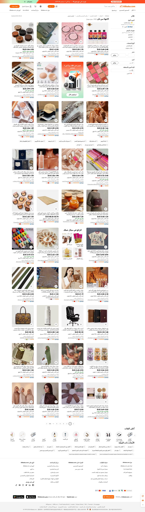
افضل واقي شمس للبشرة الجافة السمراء (101, 450)
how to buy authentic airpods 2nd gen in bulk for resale (82, 454)
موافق (114, 55)
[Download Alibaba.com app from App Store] (31, 497)
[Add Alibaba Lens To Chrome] (108, 497)
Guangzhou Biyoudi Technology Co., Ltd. (97, 184)
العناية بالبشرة (93, 16)
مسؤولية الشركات (127, 472)
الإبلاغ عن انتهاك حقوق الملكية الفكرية (49, 478)
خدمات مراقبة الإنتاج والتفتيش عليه (99, 478)
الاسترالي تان (91, 446)
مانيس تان (49, 446)
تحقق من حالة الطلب (29, 472)
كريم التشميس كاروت (62, 450)
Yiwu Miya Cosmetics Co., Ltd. (26, 135)
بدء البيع (32, 469)
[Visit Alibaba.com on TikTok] (16, 485)
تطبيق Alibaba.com (43, 497)
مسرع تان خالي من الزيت (64, 141)
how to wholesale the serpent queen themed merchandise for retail (116, 454)
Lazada (72, 504)
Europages (97, 504)
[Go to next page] (46, 423)
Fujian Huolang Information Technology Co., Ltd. (23, 181)
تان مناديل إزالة (93, 141)
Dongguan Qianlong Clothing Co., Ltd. (98, 260)
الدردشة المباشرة (54, 469)
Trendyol (90, 504)
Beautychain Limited (103, 135)
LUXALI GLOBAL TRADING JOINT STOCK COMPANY (72, 134)
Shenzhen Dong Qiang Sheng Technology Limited (97, 53)
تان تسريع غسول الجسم (80, 141)
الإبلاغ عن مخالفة (54, 482)
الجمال (101, 16)
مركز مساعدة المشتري (53, 466)
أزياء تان (78, 144)
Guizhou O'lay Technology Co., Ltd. (99, 222)
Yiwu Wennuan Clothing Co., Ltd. (50, 55)
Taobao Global (79, 504)
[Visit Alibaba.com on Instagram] (23, 485)
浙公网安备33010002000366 (100, 509)
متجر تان (130, 446)
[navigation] (122, 220)
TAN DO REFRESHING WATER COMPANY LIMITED (97, 376)
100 (50, 423)
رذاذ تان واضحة (26, 446)
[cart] (35, 6)
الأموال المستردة (54, 475)
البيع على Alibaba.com (28, 466)
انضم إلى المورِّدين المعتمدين (27, 475)
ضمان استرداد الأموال (102, 469)
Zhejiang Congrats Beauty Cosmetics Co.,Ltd (72, 181)
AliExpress (48, 504)
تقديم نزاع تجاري (55, 472)
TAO (85, 504)
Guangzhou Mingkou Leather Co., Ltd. (73, 299)
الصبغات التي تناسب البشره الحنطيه (79, 450)
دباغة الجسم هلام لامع (101, 144)
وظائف (130, 475)
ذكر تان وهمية (51, 141)
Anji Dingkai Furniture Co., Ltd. (75, 338)
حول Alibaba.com (127, 462)
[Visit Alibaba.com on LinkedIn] (30, 485)
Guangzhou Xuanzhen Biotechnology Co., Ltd (48, 338)
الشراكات (31, 478)
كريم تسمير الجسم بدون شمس (46, 450)
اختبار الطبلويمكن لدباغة (25, 141)
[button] (56, 6)
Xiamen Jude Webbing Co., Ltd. (26, 299)
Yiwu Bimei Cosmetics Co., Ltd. (100, 94)
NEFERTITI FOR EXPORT (52, 297)
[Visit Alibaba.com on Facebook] (33, 485)
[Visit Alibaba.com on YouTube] (20, 485)
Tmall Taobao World (64, 504)
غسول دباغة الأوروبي (39, 141)
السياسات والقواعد (103, 482)
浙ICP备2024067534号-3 (115, 509)
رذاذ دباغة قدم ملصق (38, 446)
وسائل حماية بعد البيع (102, 475)
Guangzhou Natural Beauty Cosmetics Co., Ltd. (48, 260)
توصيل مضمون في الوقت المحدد (100, 472)
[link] (143, 496)
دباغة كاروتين (103, 141)
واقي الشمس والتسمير (82, 16)
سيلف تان (117, 450)
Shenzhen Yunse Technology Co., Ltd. (24, 96)
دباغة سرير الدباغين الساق (104, 446)
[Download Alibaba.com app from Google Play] (18, 497)
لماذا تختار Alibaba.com (126, 466)
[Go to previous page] (73, 423)
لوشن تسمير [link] (71, 16)
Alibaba (107, 16)
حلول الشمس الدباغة (79, 446)
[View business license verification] (87, 509)
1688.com (55, 504)
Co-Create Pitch (128, 469)
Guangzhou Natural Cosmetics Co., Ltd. (23, 222)
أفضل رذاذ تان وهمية (119, 446)
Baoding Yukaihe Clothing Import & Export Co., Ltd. (48, 134)
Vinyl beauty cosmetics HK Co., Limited (73, 221)
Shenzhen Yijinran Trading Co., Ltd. (25, 261)
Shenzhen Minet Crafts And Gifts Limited (23, 56)
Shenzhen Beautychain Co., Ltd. (50, 181)
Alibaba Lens (125, 497)
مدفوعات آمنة (104, 466)
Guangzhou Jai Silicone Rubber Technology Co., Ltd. (48, 94)
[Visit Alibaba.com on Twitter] (26, 485)
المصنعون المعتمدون (78, 466)
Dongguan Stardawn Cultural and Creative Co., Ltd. (97, 338)
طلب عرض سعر (79, 469)
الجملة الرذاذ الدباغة (128, 450)
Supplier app (70, 497)
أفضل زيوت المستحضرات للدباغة (63, 446)
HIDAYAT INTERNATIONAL (27, 338)
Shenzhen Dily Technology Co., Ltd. (74, 55)
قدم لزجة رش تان (88, 144)
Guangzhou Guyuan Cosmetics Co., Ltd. (98, 299)
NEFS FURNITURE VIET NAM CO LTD (49, 220)
